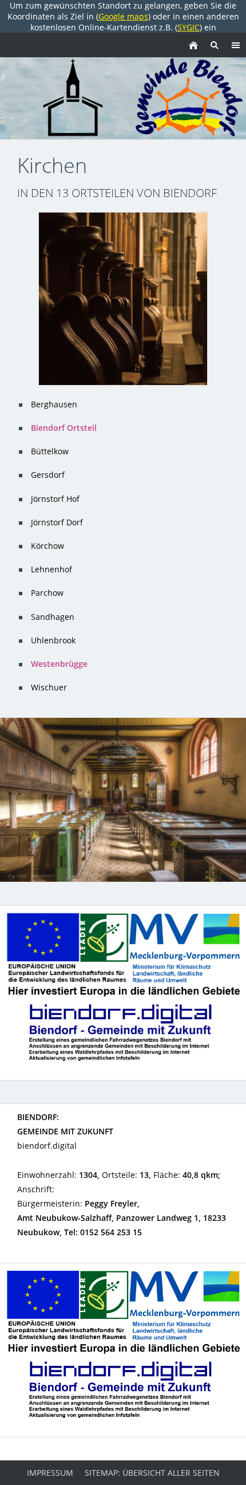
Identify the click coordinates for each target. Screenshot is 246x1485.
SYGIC (188, 27)
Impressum (50, 1472)
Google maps (123, 16)
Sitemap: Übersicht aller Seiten (152, 1472)
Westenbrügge (59, 663)
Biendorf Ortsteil (64, 427)
